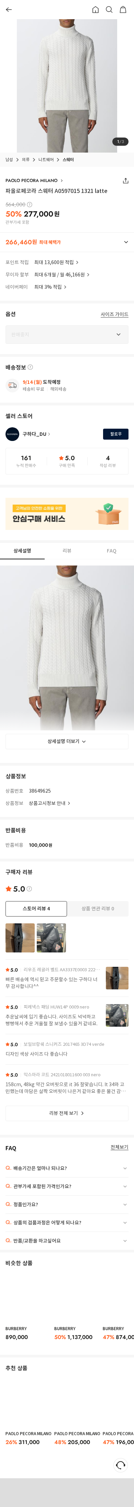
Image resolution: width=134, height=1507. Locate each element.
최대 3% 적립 (48, 287)
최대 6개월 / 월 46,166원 (59, 275)
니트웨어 (46, 159)
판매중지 (72, 1492)
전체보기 (120, 1147)
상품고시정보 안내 (47, 803)
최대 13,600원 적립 (54, 262)
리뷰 (67, 551)
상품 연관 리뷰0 (97, 909)
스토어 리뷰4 (36, 909)
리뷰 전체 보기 (63, 1113)
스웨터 (68, 159)
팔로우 (116, 434)
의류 (26, 159)
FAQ (111, 551)
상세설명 (22, 551)
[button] (67, 242)
